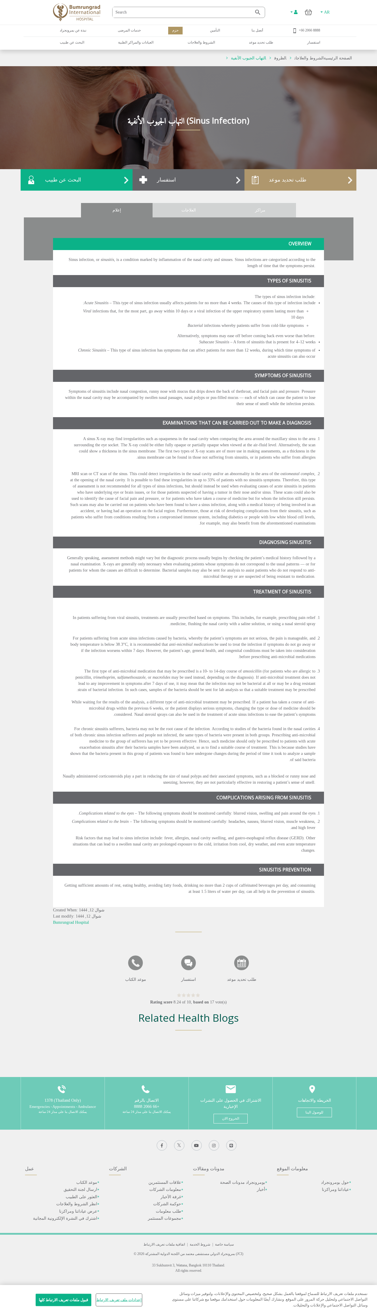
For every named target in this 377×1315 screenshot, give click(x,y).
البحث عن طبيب (72, 42)
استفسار (313, 42)
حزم (175, 30)
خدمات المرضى (129, 30)
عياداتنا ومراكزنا (335, 1189)
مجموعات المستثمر (164, 1218)
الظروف (280, 58)
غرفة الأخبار (171, 1197)
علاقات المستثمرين (164, 1182)
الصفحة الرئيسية (338, 58)
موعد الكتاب (86, 1182)
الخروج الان (230, 1118)
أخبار (261, 1189)
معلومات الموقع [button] (292, 1168)
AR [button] (326, 12)
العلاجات (188, 210)
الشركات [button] (118, 1168)
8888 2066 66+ (309, 30)
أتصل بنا (257, 30)
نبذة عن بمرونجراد (73, 30)
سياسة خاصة (224, 1244)
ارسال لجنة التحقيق (80, 1189)
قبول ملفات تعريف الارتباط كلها (63, 1300)
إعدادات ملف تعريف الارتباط (118, 1300)
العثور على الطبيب (81, 1197)
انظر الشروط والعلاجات (76, 1204)
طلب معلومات (168, 1211)
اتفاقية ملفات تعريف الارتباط (164, 1244)
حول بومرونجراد (335, 1182)
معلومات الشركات (165, 1189)
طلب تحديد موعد (261, 42)
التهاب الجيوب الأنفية (248, 58)
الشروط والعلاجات (201, 42)
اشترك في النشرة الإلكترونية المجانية (65, 1218)
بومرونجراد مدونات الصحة (242, 1182)
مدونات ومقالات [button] (208, 1168)
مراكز (260, 210)
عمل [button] (29, 1168)
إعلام (117, 210)
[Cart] (308, 12)
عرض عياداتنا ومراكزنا (78, 1211)
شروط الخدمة (200, 1244)
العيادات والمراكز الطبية (135, 42)
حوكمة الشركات (167, 1204)
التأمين (215, 30)
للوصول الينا (314, 1112)
